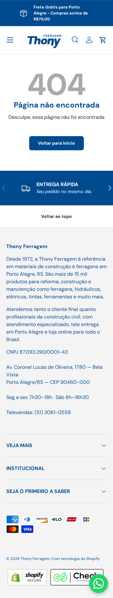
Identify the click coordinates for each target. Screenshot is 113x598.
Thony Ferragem (35, 558)
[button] (103, 40)
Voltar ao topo (56, 216)
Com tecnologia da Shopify (75, 558)
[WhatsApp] (98, 583)
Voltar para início (56, 143)
